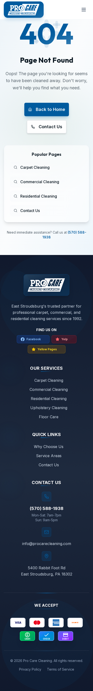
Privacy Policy (30, 669)
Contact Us (50, 126)
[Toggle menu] (83, 9)
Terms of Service (60, 669)
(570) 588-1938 (46, 508)
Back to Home (50, 109)
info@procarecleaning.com (46, 543)
